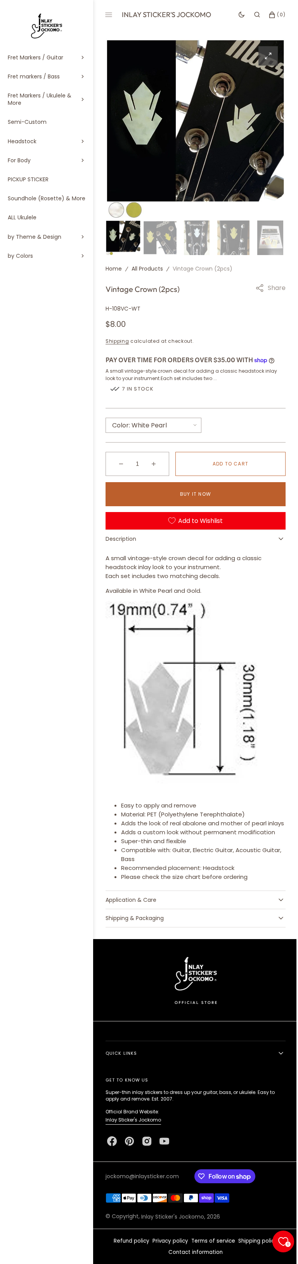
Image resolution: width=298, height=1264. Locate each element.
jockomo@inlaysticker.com (142, 1184)
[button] (251, 14)
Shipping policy (255, 1248)
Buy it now (192, 493)
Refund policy (129, 1248)
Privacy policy (167, 1248)
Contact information (193, 1260)
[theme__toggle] (236, 14)
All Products (147, 267)
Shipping (117, 340)
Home (114, 267)
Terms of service (210, 1248)
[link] (193, 987)
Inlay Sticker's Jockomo (133, 1127)
